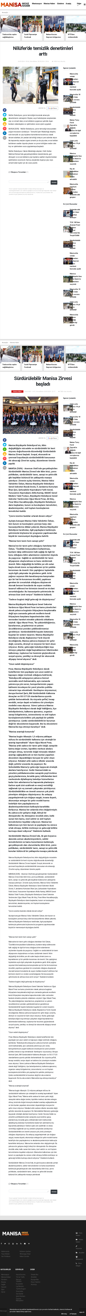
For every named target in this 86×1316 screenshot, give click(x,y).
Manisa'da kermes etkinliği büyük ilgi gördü (74, 320)
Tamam (73, 1314)
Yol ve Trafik (20, 1277)
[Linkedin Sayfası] (17, 1244)
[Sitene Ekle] (29, 1244)
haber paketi (4, 1313)
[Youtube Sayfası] (13, 1244)
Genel (3, 1292)
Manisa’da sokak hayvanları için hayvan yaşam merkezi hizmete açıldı (75, 82)
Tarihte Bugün (21, 1289)
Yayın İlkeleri (5, 1254)
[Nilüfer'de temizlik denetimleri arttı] (30, 85)
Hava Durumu (20, 1274)
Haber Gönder (24, 1256)
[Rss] (21, 1244)
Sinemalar (19, 1291)
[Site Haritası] (25, 1244)
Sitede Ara (34, 1274)
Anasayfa (5, 12)
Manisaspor (37, 3)
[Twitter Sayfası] (6, 1244)
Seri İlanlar (19, 1294)
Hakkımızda (5, 1251)
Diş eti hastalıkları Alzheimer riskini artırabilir (74, 174)
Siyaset (3, 1287)
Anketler (34, 1277)
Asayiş (68, 3)
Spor (2, 1289)
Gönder (54, 182)
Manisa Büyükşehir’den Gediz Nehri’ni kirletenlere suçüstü (76, 158)
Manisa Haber (49, 3)
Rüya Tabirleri (35, 1282)
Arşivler (81, 1253)
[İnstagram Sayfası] (10, 1244)
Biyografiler (35, 1279)
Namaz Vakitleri (19, 1280)
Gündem (60, 3)
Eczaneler (19, 1284)
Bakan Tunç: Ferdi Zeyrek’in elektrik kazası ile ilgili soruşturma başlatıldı (75, 128)
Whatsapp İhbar (25, 1254)
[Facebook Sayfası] (2, 1244)
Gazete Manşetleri (19, 1299)
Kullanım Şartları (25, 1251)
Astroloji (34, 1284)
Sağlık (3, 1284)
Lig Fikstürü (20, 1286)
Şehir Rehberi (20, 1296)
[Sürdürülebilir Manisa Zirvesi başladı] (30, 415)
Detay (65, 1314)
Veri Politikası (5, 1256)
